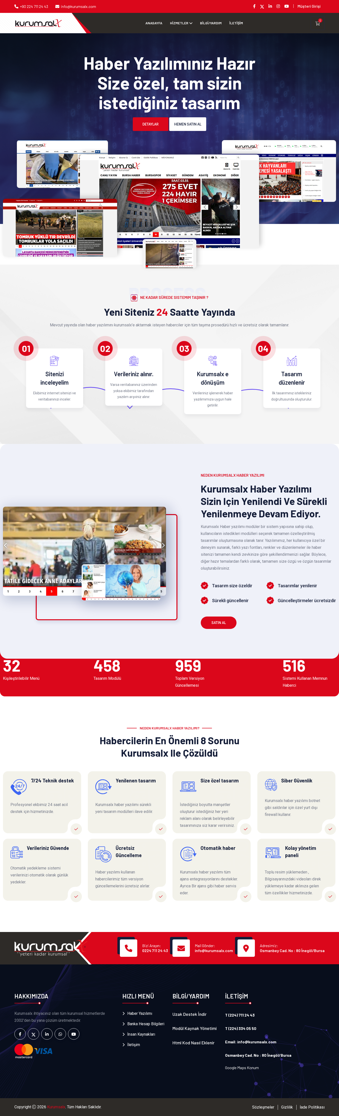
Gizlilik (287, 1107)
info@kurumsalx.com (78, 6)
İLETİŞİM (236, 23)
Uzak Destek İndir (189, 1014)
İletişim (133, 1044)
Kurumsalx (56, 1107)
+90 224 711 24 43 (34, 6)
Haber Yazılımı (139, 1013)
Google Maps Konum (242, 1067)
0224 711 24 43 (155, 950)
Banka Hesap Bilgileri (145, 1024)
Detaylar (150, 124)
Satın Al (218, 623)
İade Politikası (312, 1107)
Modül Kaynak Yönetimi (194, 1028)
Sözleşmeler (263, 1107)
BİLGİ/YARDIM (211, 23)
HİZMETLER (179, 23)
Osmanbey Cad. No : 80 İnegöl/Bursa (292, 950)
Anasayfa (153, 23)
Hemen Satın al (187, 124)
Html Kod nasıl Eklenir (193, 1042)
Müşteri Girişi (309, 6)
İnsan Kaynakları (141, 1034)
